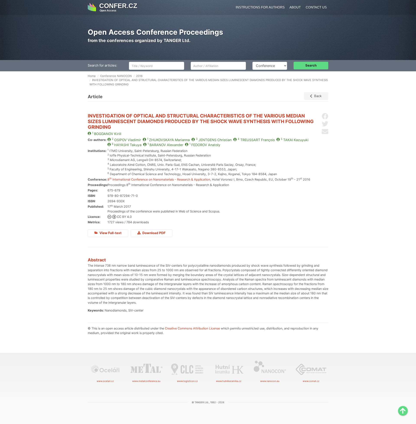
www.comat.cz (311, 381)
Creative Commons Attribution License (192, 328)
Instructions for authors (260, 7)
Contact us (316, 7)
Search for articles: (102, 65)
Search (311, 65)
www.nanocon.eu (269, 381)
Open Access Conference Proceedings (155, 32)
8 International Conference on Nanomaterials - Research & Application (158, 179)
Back (318, 96)
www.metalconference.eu (146, 381)
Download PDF (154, 233)
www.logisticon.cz (187, 381)
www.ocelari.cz (105, 381)
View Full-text (110, 233)
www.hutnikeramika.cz (228, 381)
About (295, 7)
